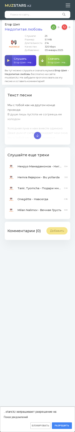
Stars (18, 5)
